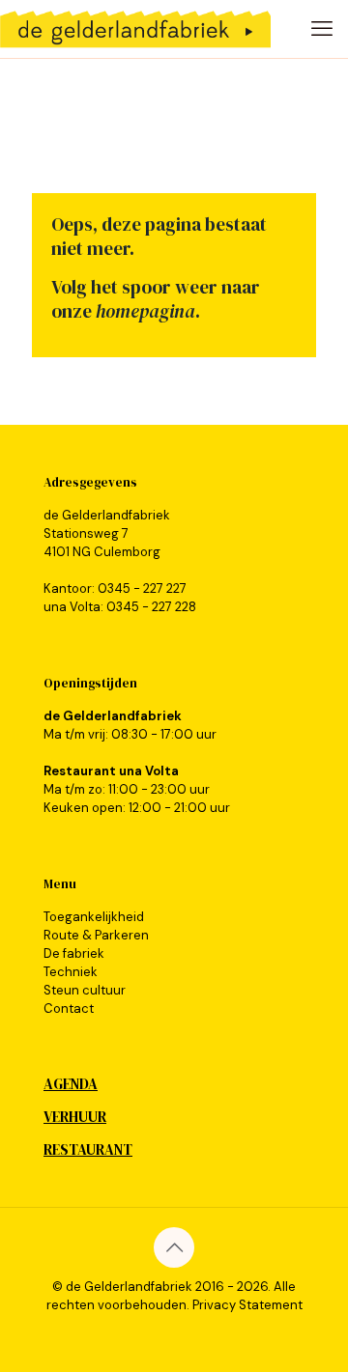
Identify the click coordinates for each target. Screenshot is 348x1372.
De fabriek (74, 953)
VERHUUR (75, 1116)
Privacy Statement (247, 1305)
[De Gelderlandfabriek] (135, 29)
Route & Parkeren (96, 935)
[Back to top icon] (174, 1247)
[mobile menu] (321, 29)
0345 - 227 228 (151, 607)
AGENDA (71, 1084)
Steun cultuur (85, 990)
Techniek (71, 972)
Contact (69, 1008)
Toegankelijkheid (94, 917)
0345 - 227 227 (142, 588)
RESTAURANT (88, 1149)
